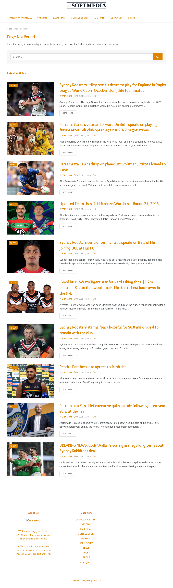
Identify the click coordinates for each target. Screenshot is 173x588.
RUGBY (131, 17)
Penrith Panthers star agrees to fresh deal (93, 366)
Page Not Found (20, 28)
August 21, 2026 (83, 209)
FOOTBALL (98, 17)
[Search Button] (158, 56)
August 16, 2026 (83, 338)
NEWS (13, 164)
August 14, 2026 (83, 372)
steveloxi (67, 96)
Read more (68, 113)
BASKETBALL (59, 17)
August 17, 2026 (83, 299)
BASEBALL (42, 17)
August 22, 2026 (83, 175)
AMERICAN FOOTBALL (21, 17)
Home (9, 28)
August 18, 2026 (83, 253)
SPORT (86, 557)
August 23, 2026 (83, 96)
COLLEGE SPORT (79, 17)
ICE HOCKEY (116, 17)
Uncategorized (86, 562)
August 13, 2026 (83, 416)
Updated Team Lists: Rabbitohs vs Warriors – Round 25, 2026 (109, 203)
